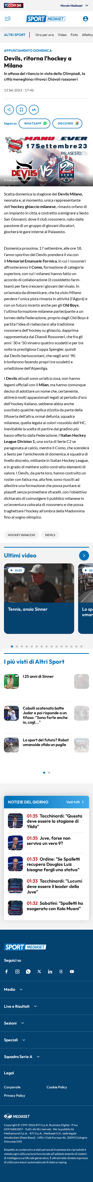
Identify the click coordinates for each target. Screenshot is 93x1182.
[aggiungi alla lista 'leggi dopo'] (21, 110)
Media (9, 989)
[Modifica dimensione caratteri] (34, 110)
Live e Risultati (17, 1006)
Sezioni (10, 1023)
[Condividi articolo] (9, 110)
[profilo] (85, 18)
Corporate (12, 1087)
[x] (39, 971)
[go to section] (84, 555)
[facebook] (6, 971)
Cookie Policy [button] (57, 1087)
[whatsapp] (28, 971)
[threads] (61, 971)
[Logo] (46, 19)
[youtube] (71, 971)
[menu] (7, 18)
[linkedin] (50, 971)
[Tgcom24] (13, 5)
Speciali (11, 1039)
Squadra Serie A (18, 1056)
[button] (46, 19)
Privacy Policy (14, 1095)
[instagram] (17, 971)
